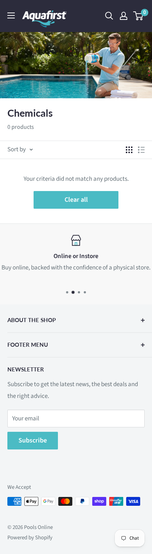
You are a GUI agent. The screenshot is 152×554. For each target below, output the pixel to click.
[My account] (123, 16)
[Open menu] (11, 15)
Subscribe (32, 440)
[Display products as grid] (129, 150)
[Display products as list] (141, 150)
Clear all (76, 199)
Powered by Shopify (29, 537)
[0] (138, 15)
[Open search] (109, 16)
